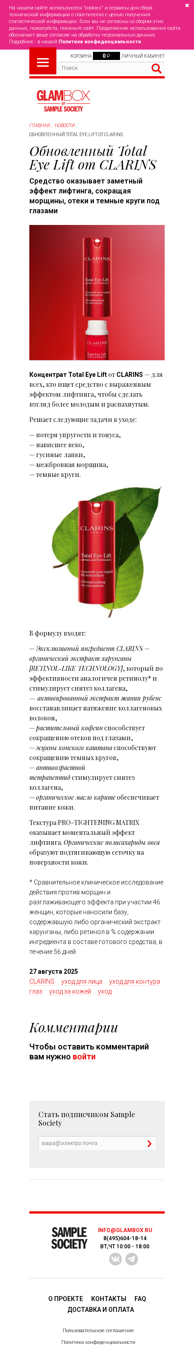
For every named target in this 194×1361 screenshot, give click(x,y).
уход (104, 991)
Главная (39, 125)
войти (84, 1056)
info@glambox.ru (125, 1230)
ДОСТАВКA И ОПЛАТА (100, 1309)
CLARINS (42, 981)
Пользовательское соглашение (98, 1331)
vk (115, 1259)
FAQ (140, 1298)
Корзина (81, 56)
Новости (65, 125)
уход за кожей (70, 991)
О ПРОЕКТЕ (65, 1298)
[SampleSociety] (63, 101)
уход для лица (81, 981)
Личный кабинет (143, 56)
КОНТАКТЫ (108, 1298)
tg (131, 1259)
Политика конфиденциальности (98, 1342)
